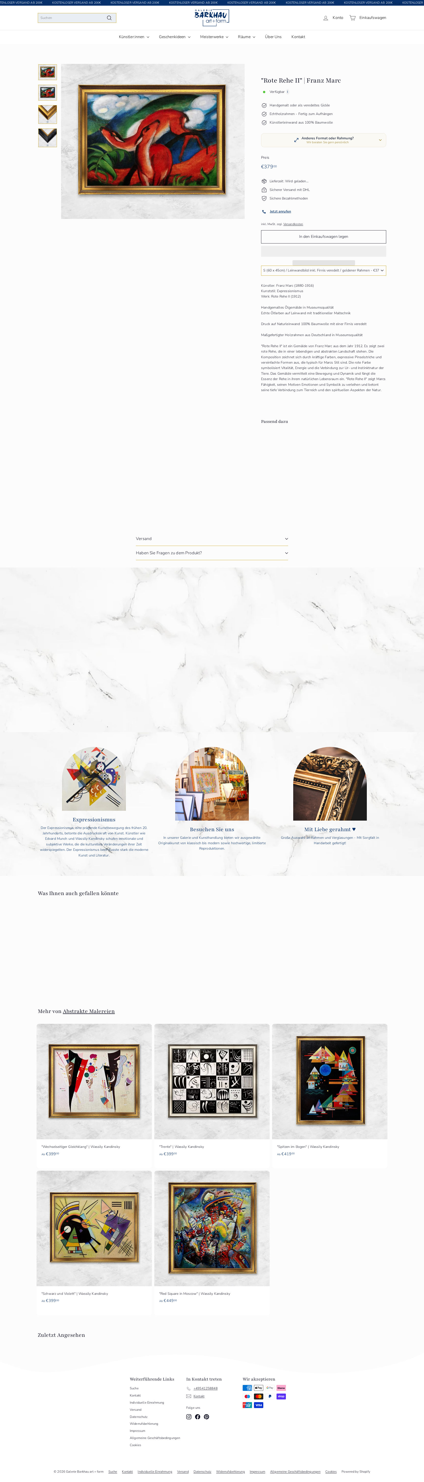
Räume (245, 37)
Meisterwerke (212, 37)
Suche (134, 1388)
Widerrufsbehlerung (144, 1424)
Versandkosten (293, 224)
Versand (144, 539)
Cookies (135, 1445)
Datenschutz (139, 1417)
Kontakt (298, 37)
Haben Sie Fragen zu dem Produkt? (169, 553)
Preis (265, 157)
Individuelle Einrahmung (147, 1402)
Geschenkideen (173, 37)
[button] (323, 251)
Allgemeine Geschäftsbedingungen (155, 1438)
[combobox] (77, 18)
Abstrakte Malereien (89, 1011)
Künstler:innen (132, 37)
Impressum (137, 1431)
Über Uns (273, 37)
